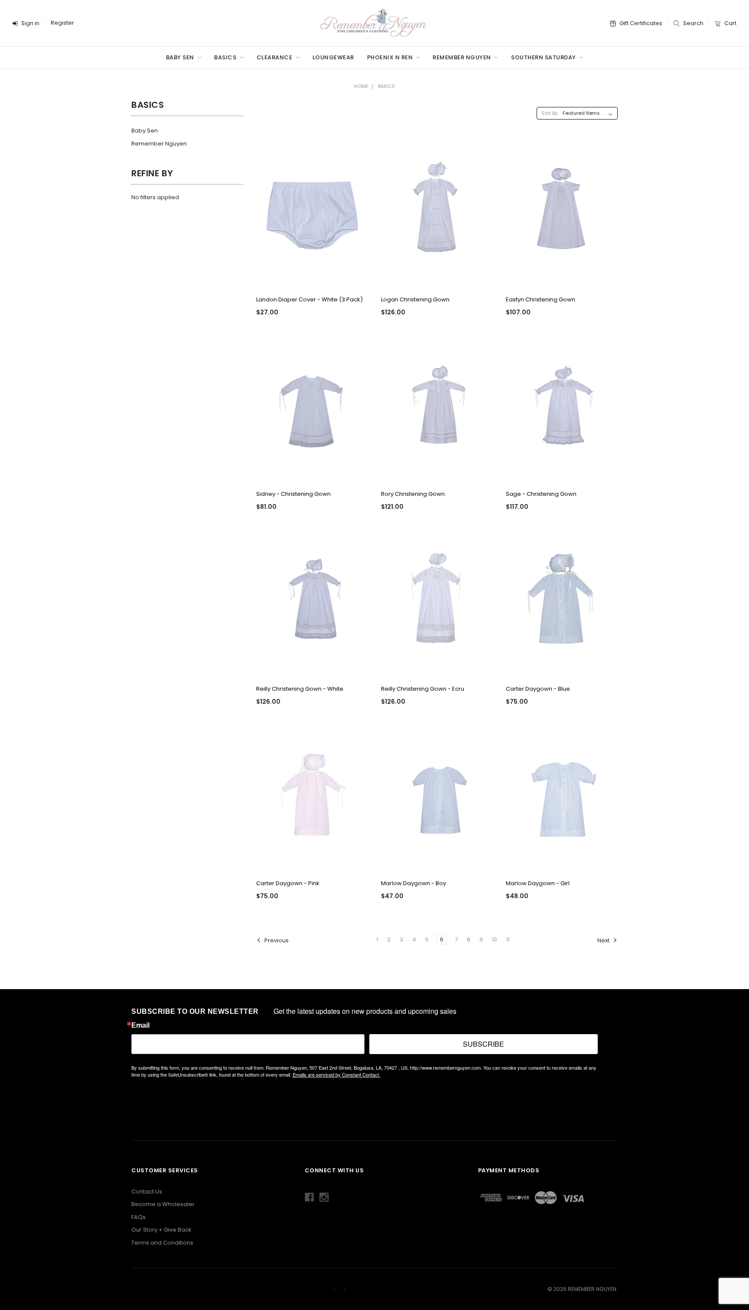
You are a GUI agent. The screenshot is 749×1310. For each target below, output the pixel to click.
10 (494, 939)
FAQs (138, 1217)
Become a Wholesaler (163, 1204)
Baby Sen (181, 57)
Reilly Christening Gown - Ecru (422, 689)
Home (361, 86)
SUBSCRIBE (483, 1044)
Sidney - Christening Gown (293, 494)
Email (140, 1025)
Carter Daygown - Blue (538, 689)
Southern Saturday (544, 57)
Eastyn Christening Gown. (541, 299)
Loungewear (333, 57)
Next (604, 940)
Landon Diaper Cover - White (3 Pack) (309, 299)
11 (508, 939)
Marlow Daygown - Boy (413, 883)
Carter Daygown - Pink (287, 883)
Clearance (275, 57)
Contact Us (146, 1191)
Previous (276, 940)
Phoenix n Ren (390, 57)
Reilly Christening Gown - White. (300, 689)
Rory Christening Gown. (413, 494)
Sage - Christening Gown (541, 494)
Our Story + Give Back (161, 1230)
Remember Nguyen (462, 57)
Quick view (312, 276)
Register (62, 23)
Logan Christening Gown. (416, 299)
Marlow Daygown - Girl (538, 883)
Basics (226, 57)
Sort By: (549, 113)
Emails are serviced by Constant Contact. (336, 1074)
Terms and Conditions (162, 1243)
